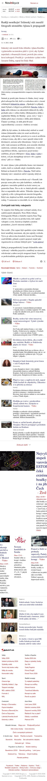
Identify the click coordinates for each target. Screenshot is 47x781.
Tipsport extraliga (8, 687)
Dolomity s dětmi (7, 719)
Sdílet (14, 39)
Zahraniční (16, 305)
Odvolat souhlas (14, 770)
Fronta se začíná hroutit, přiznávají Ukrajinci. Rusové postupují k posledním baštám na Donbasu (29, 424)
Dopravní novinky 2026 (33, 710)
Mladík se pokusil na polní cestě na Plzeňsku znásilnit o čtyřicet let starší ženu (28, 281)
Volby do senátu (7, 670)
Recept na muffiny (31, 684)
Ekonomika (16, 366)
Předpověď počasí (33, 725)
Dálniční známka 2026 (32, 707)
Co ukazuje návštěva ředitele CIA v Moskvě (4, 551)
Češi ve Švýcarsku (8, 713)
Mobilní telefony (31, 747)
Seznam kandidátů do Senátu (20, 549)
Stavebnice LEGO (11, 750)
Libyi (39, 153)
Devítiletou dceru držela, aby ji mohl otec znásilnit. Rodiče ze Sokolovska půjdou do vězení (27, 342)
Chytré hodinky (32, 754)
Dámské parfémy (25, 750)
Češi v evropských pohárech (22, 732)
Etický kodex (24, 768)
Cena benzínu (30, 729)
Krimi (14, 286)
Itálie (3, 110)
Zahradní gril (19, 743)
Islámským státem (18, 104)
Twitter (17, 765)
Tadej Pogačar (30, 667)
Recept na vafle (30, 693)
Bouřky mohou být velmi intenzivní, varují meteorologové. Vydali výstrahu (28, 319)
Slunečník (9, 739)
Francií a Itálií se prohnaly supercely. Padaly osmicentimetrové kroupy (39, 554)
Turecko (32, 268)
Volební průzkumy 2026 (10, 661)
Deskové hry (12, 754)
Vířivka (28, 743)
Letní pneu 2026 (30, 704)
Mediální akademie (11, 768)
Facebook (9, 765)
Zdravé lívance (30, 687)
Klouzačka (17, 739)
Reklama (24, 765)
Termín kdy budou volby (10, 667)
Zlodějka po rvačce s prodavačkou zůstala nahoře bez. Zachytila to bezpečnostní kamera (26, 403)
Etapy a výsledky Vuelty (33, 661)
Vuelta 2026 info (30, 658)
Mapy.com (21, 725)
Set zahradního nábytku (31, 739)
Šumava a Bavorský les (10, 710)
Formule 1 (5, 693)
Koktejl (15, 387)
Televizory (21, 754)
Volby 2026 (5, 658)
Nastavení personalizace (29, 770)
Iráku (33, 153)
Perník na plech (30, 696)
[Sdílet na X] (45, 261)
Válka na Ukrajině (18, 430)
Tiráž (37, 765)
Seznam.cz (34, 3)
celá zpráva (38, 241)
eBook (6, 39)
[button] (23, 77)
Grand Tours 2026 (31, 673)
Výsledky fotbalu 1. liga (10, 684)
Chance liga (6, 681)
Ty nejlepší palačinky (32, 681)
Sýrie (18, 268)
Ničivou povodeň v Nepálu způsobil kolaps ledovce (27, 300)
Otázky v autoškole (31, 716)
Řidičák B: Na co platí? (32, 713)
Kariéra (31, 765)
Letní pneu (36, 750)
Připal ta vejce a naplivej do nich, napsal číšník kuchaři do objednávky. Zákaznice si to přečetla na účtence (29, 382)
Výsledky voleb (7, 664)
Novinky (4, 31)
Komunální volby (7, 673)
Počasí (15, 326)
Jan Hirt (27, 664)
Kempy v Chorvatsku (9, 704)
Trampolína (38, 736)
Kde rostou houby (17, 729)
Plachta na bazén (26, 736)
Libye (40, 107)
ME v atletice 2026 (8, 690)
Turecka (34, 107)
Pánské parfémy (22, 757)
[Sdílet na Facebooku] (41, 261)
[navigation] (2, 3)
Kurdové (40, 268)
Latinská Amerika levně (10, 716)
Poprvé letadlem (7, 707)
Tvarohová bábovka (32, 690)
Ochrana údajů (35, 768)
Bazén (16, 736)
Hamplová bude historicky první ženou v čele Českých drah (28, 362)
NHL (3, 696)
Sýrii (28, 153)
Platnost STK (29, 719)
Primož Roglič (29, 670)
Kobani (24, 268)
